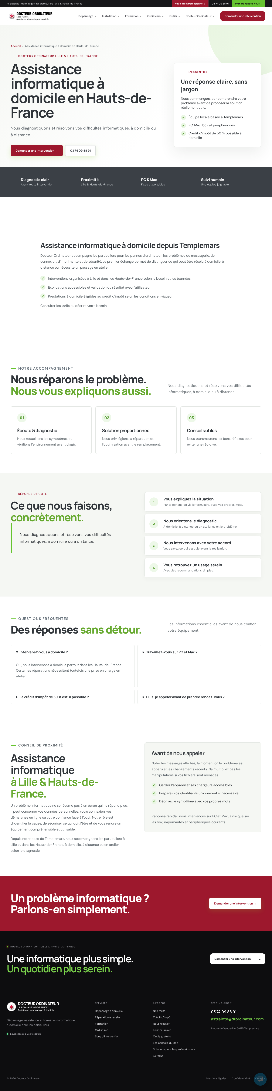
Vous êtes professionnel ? (190, 3)
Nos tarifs (159, 1011)
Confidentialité (241, 1078)
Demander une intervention (243, 16)
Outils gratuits (162, 1036)
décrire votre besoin (91, 305)
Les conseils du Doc (165, 1043)
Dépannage (87, 16)
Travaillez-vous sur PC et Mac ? (171, 652)
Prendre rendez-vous (248, 3)
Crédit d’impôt (162, 1017)
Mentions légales (216, 1078)
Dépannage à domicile (109, 1011)
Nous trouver (161, 1023)
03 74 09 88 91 (220, 3)
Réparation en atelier (108, 1017)
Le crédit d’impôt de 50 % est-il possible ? (54, 697)
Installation (111, 16)
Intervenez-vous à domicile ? (44, 652)
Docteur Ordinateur (200, 16)
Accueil (16, 46)
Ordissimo (155, 16)
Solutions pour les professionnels (174, 1049)
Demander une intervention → (37, 150)
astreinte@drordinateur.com (237, 1018)
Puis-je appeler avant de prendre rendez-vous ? (185, 697)
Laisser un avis (162, 1030)
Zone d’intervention (107, 1036)
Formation (133, 16)
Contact (158, 1055)
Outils (174, 16)
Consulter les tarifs (55, 305)
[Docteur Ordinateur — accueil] (30, 16)
